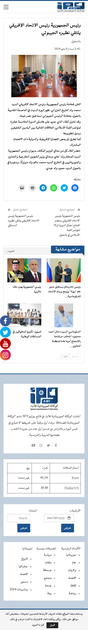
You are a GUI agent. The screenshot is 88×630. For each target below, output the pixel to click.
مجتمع (48, 578)
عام (74, 563)
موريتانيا (71, 555)
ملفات (48, 563)
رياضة (72, 593)
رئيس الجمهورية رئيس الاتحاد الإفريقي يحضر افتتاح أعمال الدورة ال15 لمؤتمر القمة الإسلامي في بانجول (67, 225)
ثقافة (73, 586)
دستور (24, 582)
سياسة (48, 555)
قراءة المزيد (38, 625)
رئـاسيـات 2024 (18, 589)
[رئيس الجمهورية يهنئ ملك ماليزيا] (24, 270)
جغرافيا (23, 566)
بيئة (49, 593)
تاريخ (24, 559)
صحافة (47, 570)
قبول (52, 625)
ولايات (72, 570)
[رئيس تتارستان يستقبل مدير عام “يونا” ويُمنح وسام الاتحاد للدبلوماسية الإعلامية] (64, 270)
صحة (48, 586)
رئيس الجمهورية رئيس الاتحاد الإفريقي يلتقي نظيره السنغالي (23, 220)
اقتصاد (72, 578)
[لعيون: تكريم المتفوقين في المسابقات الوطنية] (24, 315)
